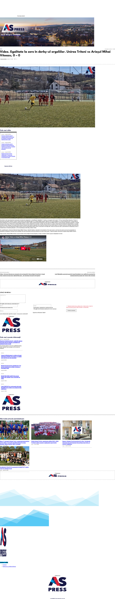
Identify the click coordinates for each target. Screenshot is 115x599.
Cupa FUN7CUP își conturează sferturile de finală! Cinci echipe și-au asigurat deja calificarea (11, 388)
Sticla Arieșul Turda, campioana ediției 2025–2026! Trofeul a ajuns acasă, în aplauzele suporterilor (44, 442)
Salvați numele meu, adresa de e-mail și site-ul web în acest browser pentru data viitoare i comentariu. (79, 306)
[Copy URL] (108, 61)
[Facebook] (106, 16)
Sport (1, 48)
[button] (92, 44)
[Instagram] (109, 16)
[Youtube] (112, 16)
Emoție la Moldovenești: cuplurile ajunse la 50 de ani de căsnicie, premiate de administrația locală (7, 137)
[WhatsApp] (93, 61)
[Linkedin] (98, 61)
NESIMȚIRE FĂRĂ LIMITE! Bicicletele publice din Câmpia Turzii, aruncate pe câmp (10, 377)
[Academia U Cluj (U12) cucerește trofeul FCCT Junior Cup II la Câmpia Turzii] (14, 456)
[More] (112, 61)
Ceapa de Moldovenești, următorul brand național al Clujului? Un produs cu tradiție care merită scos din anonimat (8, 146)
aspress (2, 134)
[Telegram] (103, 61)
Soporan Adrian (8, 166)
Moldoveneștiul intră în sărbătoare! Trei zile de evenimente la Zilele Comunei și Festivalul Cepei (8, 155)
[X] (89, 61)
